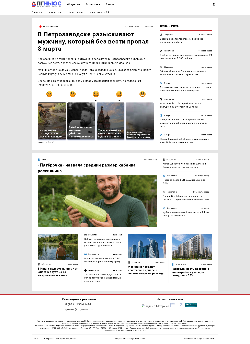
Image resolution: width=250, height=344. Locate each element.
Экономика (172, 176)
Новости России (50, 26)
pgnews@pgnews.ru (78, 309)
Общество (168, 35)
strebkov (149, 27)
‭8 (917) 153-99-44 (78, 304)
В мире (167, 83)
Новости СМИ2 (46, 142)
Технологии (169, 51)
